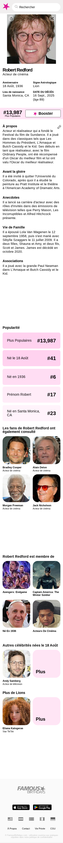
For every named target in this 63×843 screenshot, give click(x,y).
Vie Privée (40, 829)
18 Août (8, 86)
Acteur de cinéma (15, 74)
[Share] (11, 18)
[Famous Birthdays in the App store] (21, 807)
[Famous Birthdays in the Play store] (42, 807)
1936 (19, 86)
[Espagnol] (20, 819)
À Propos (12, 829)
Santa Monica (13, 95)
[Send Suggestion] (59, 127)
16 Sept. (39, 95)
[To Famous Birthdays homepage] (6, 7)
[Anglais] (10, 819)
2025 (50, 95)
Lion (36, 86)
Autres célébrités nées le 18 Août (30, 645)
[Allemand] (52, 819)
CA (27, 95)
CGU (53, 829)
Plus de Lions (14, 693)
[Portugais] (31, 819)
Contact (26, 829)
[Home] (31, 790)
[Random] (52, 18)
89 (38, 99)
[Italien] (42, 819)
